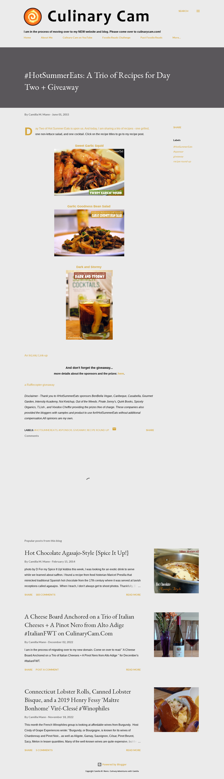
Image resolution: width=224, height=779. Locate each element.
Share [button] (177, 127)
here (121, 373)
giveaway (178, 156)
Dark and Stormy (89, 267)
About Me (46, 37)
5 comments (44, 750)
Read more (133, 594)
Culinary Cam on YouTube (77, 37)
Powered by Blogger (114, 764)
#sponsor (178, 151)
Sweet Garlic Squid (89, 145)
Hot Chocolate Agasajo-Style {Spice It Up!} (76, 553)
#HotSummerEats (182, 146)
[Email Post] (114, 430)
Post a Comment (47, 669)
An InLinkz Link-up (36, 355)
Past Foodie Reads (151, 37)
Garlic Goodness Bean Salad (89, 206)
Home (27, 37)
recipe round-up (182, 161)
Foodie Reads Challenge (116, 37)
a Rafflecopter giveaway (39, 384)
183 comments (45, 594)
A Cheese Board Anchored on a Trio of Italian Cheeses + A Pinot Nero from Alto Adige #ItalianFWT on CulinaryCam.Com (79, 624)
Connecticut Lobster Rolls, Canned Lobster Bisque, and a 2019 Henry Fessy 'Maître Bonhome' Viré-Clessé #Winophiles (77, 699)
